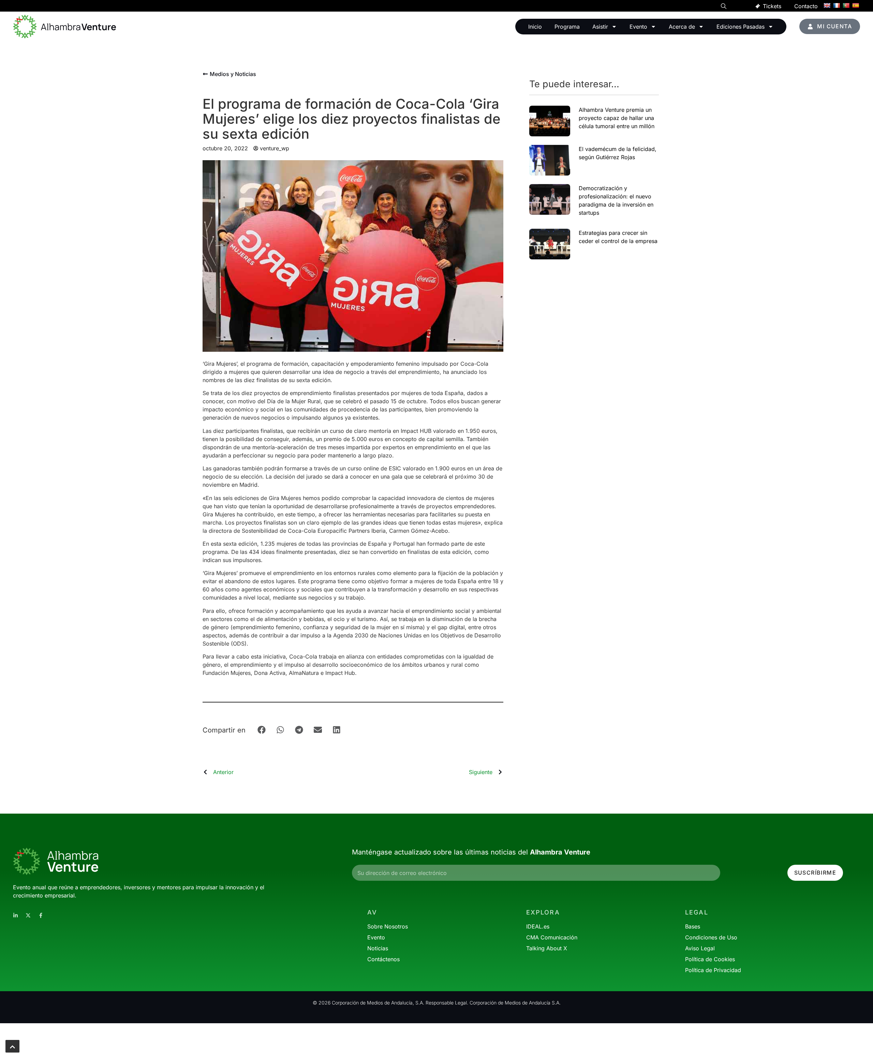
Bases (692, 926)
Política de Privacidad (713, 970)
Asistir (600, 26)
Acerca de (682, 26)
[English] (827, 5)
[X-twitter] (28, 915)
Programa (567, 26)
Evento (638, 26)
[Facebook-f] (40, 915)
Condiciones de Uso (711, 937)
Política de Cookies (710, 959)
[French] (836, 5)
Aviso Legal (700, 948)
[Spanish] (855, 5)
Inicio (535, 26)
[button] (723, 7)
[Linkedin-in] (15, 915)
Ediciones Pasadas (740, 26)
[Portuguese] (846, 5)
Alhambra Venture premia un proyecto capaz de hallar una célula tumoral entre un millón (616, 118)
